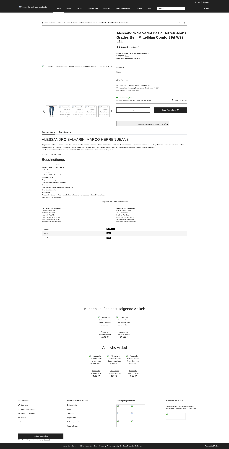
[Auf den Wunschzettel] (107, 35)
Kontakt (206, 2)
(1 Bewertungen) (132, 47)
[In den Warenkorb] (44, 29)
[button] (189, 8)
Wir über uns (23, 405)
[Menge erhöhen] (147, 110)
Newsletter (22, 418)
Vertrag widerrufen (41, 436)
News (197, 2)
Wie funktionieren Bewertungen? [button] (56, 267)
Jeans (127, 56)
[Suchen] (183, 8)
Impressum (71, 418)
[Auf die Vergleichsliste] (101, 35)
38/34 (108, 237)
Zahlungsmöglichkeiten (26, 409)
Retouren (21, 422)
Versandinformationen (26, 413)
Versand (47, 440)
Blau (108, 233)
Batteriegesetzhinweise (76, 422)
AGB (69, 409)
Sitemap (70, 413)
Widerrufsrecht (72, 426)
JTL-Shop (216, 446)
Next (111, 111)
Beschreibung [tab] (48, 132)
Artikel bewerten (100, 253)
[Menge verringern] (119, 110)
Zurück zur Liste (49, 23)
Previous (44, 111)
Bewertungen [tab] (65, 132)
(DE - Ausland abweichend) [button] (142, 100)
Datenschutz (72, 405)
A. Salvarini (110, 229)
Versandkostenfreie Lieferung (139, 85)
